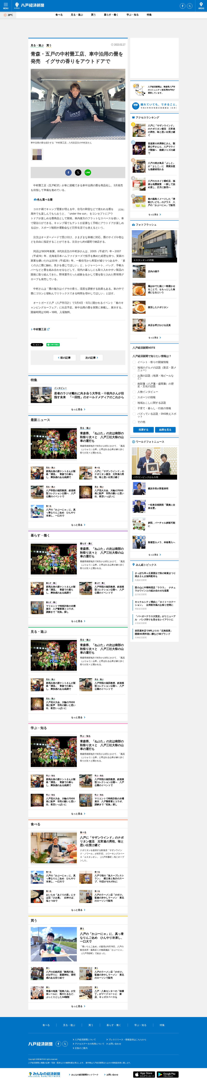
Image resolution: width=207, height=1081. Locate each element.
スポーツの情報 (146, 397)
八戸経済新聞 (29, 5)
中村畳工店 (39, 329)
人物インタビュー (147, 391)
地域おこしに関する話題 (151, 402)
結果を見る (165, 429)
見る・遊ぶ (77, 14)
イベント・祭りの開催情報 (153, 362)
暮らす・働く (111, 14)
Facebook (182, 6)
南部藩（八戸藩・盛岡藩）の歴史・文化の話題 (155, 385)
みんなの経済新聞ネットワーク (44, 1074)
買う (93, 14)
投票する (143, 429)
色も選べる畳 (45, 199)
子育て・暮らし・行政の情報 (154, 408)
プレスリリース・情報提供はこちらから (127, 1039)
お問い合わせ (115, 1043)
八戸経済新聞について (85, 1039)
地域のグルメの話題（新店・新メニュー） (156, 369)
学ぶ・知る (133, 14)
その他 (141, 421)
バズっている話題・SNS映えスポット (156, 415)
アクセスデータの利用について (89, 1043)
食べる (59, 14)
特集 (149, 14)
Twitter (189, 6)
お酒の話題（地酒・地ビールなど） (155, 377)
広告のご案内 (81, 1048)
